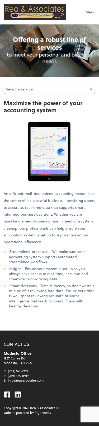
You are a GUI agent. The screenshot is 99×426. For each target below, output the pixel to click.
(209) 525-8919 (18, 375)
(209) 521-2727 (18, 371)
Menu (90, 12)
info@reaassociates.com (26, 380)
